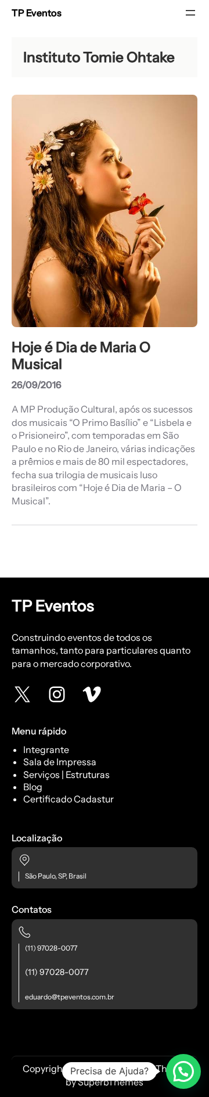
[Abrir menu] (190, 13)
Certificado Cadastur (68, 799)
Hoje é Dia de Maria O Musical (81, 355)
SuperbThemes (110, 1082)
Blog (32, 787)
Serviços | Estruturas (66, 774)
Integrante (46, 749)
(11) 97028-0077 (51, 948)
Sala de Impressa (59, 762)
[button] (183, 1071)
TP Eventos (37, 13)
